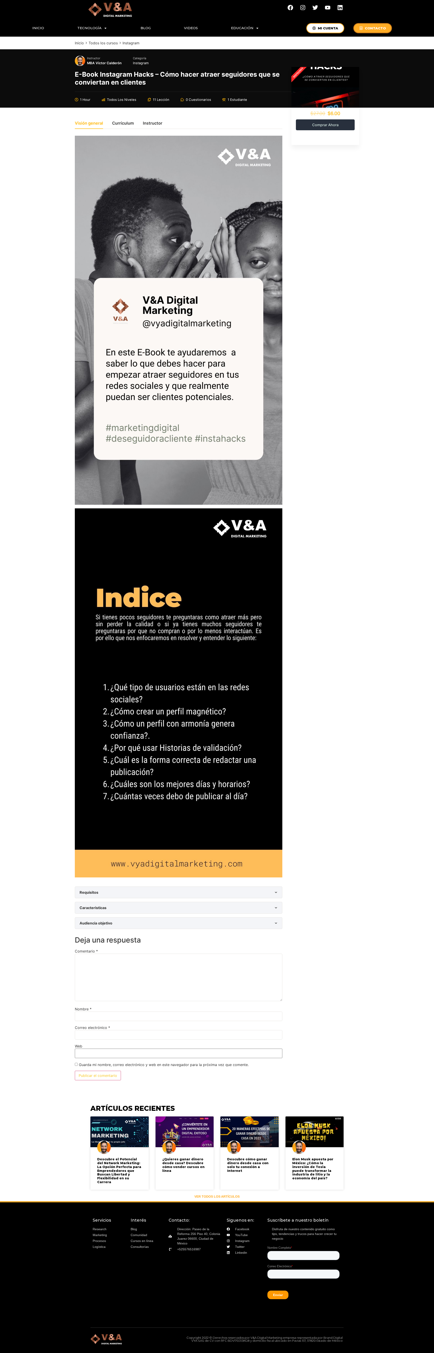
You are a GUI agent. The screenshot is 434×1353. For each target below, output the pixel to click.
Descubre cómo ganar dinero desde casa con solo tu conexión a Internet (248, 1165)
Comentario (86, 951)
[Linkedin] (340, 7)
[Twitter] (315, 7)
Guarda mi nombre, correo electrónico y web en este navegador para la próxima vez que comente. (164, 1064)
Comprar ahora (325, 125)
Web (78, 1046)
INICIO (38, 28)
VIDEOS (191, 28)
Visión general (89, 123)
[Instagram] (303, 7)
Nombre (83, 1009)
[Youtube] (327, 7)
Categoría (139, 58)
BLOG (146, 28)
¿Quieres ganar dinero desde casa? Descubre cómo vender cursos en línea (183, 1165)
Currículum (123, 123)
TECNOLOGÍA (89, 28)
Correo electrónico (92, 1027)
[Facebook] (290, 7)
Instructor (93, 58)
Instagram (141, 63)
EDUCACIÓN (242, 28)
